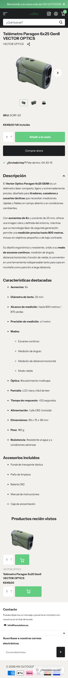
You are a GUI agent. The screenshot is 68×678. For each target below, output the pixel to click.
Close (64, 4)
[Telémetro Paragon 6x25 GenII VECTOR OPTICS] (22, 539)
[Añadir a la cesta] (22, 559)
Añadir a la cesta (40, 137)
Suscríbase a (60, 652)
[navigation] (23, 102)
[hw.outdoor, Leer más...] (49, 13)
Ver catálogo (5, 13)
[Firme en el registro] (56, 13)
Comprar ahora (34, 150)
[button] (58, 72)
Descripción (14, 175)
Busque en (61, 22)
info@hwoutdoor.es (18, 625)
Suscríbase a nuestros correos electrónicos (22, 641)
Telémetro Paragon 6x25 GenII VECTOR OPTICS (22, 576)
